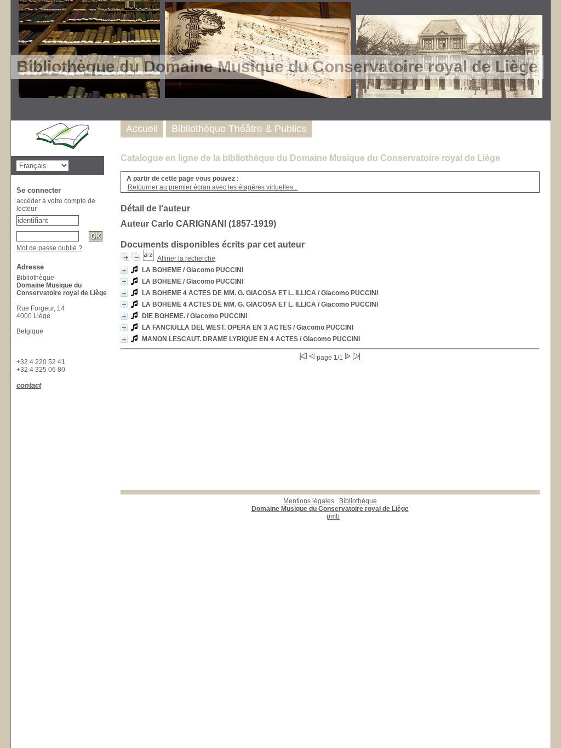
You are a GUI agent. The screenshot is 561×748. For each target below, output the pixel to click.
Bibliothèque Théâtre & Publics (238, 128)
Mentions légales (308, 501)
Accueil (142, 128)
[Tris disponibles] (148, 258)
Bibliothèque (330, 505)
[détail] (124, 270)
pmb (333, 516)
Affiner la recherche (186, 258)
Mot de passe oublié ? (49, 248)
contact (28, 385)
